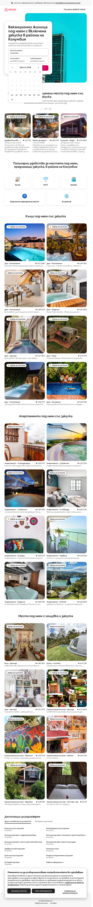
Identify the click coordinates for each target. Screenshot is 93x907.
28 (30, 95)
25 (16, 95)
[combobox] (28, 53)
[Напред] (50, 109)
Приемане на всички (19, 891)
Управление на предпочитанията (69, 892)
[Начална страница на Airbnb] (10, 9)
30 (39, 95)
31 (12, 100)
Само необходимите (43, 891)
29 (34, 95)
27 (25, 95)
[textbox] (18, 61)
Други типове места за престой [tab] (18, 821)
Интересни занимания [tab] (44, 821)
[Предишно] (41, 109)
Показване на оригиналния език (67, 3)
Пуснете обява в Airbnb (74, 9)
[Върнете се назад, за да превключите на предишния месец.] (12, 67)
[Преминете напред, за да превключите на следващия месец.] (38, 67)
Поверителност (41, 903)
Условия (53, 903)
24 (12, 95)
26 (21, 95)
